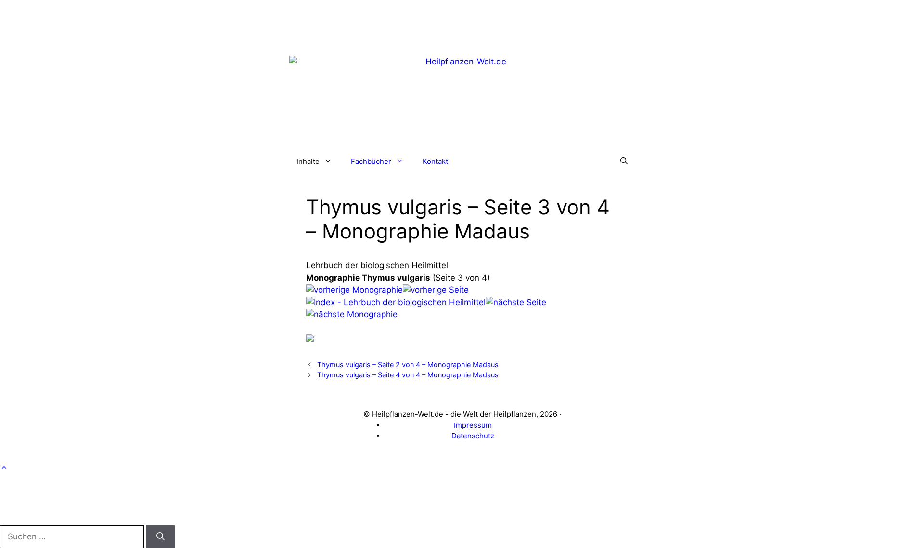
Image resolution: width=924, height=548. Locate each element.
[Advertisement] (462, 21)
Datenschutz (472, 435)
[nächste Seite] (516, 302)
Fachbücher (371, 161)
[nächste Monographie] (352, 314)
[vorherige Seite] (436, 290)
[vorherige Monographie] (354, 290)
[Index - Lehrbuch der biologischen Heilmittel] (396, 302)
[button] (624, 161)
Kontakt (435, 161)
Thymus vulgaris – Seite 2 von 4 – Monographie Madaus (408, 365)
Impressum (473, 425)
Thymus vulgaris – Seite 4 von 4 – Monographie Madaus (408, 375)
